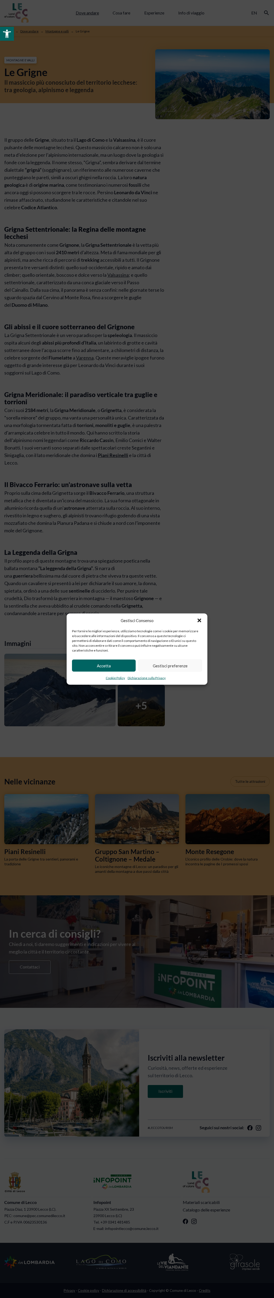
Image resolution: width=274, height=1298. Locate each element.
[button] (199, 620)
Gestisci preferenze (170, 665)
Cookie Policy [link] (115, 678)
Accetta (104, 665)
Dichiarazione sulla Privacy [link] (147, 678)
